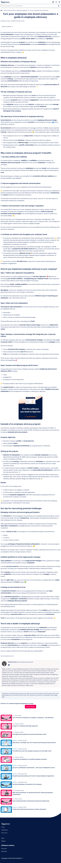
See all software (30, 706)
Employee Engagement (22, 10)
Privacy (3, 827)
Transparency (4, 830)
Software (3, 841)
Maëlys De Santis (6, 21)
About (2, 838)
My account (4, 848)
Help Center (4, 851)
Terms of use (4, 832)
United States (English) (14, 858)
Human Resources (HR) (9, 10)
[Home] (1, 10)
